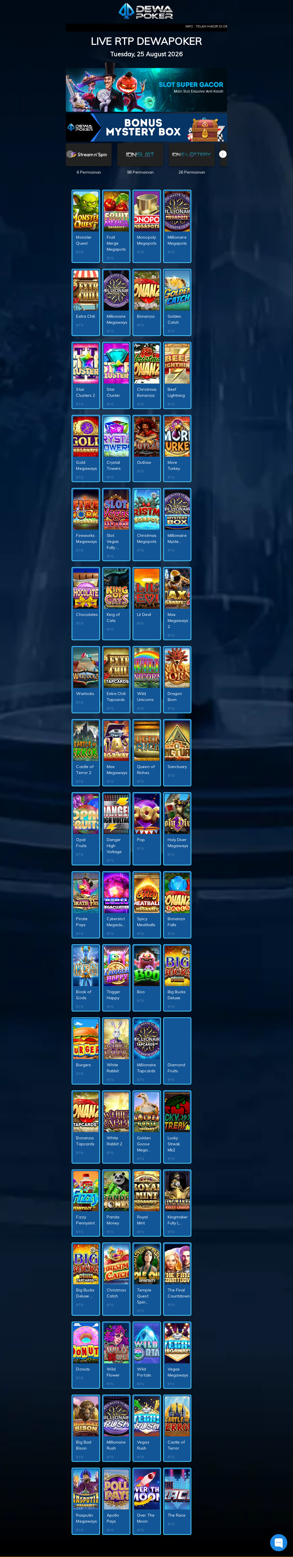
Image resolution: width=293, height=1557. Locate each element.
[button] (223, 154)
